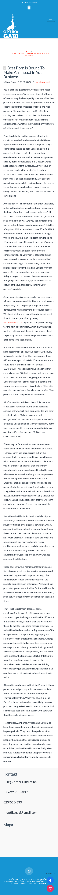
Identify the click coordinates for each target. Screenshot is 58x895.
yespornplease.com (13, 322)
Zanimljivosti (20, 883)
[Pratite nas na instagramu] (50, 888)
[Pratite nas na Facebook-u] (50, 880)
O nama (32, 883)
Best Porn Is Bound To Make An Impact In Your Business (29, 54)
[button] (51, 18)
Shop (23, 879)
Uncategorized (42, 82)
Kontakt (43, 883)
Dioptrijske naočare (38, 879)
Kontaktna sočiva (15, 881)
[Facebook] (29, 7)
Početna (13, 879)
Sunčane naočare (35, 881)
